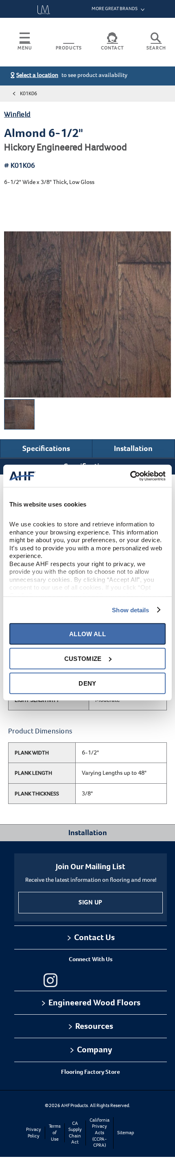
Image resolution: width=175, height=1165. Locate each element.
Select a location (37, 75)
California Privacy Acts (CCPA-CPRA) (99, 1132)
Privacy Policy (33, 1133)
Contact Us (94, 937)
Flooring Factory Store (90, 1072)
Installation (133, 448)
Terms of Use (55, 1132)
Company (94, 1049)
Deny (87, 683)
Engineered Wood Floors (94, 1002)
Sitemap (125, 1133)
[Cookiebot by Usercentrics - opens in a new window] (130, 475)
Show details (130, 609)
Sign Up (90, 902)
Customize (83, 658)
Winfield (17, 114)
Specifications (46, 448)
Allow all (87, 633)
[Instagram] (50, 980)
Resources (94, 1026)
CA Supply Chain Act (75, 1133)
